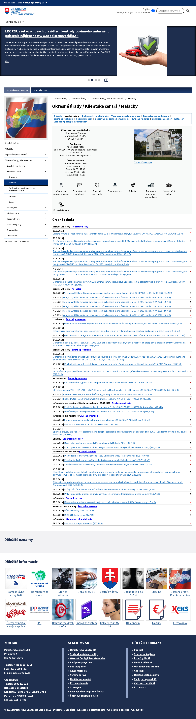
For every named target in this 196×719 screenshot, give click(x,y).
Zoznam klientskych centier (17, 241)
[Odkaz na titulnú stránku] (20, 11)
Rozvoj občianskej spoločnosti (87, 691)
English (146, 9)
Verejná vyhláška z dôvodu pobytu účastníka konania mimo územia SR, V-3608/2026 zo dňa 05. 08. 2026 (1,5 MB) (118, 293)
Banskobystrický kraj (16, 166)
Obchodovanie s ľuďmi (146, 666)
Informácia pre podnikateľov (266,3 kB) (83, 523)
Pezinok (12, 196)
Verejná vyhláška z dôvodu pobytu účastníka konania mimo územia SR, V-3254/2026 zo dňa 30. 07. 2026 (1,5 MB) (117, 297)
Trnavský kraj (12, 230)
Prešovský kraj (13, 219)
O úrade (58, 115)
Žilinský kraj (12, 235)
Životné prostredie (63, 118)
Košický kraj (12, 207)
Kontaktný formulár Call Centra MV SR (25, 691)
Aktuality (9, 148)
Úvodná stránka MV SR (17, 90)
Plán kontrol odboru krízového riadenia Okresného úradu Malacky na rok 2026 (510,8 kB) (107, 460)
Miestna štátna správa (146, 674)
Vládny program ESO (145, 679)
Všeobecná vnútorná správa (125, 115)
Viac (7, 61)
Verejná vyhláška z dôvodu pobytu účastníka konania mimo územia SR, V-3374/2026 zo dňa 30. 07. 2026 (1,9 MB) (117, 301)
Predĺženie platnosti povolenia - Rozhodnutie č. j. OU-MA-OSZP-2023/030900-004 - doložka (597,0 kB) (113, 407)
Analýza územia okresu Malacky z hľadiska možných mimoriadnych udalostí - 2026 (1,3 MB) (108, 464)
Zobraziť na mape (143, 162)
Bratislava (13, 177)
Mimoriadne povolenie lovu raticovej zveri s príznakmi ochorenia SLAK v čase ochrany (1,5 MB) (110, 502)
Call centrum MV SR (144, 683)
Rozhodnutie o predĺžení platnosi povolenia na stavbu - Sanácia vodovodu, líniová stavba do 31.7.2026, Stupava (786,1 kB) (123, 364)
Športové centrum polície (84, 695)
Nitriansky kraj (13, 213)
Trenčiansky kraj (14, 224)
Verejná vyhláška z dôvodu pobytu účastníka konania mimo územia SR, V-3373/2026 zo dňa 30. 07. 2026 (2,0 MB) (117, 310)
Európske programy (81, 662)
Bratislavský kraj (14, 171)
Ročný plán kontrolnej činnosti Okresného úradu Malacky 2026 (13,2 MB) (99, 442)
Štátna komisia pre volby (84, 654)
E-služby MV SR (142, 658)
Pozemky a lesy (84, 118)
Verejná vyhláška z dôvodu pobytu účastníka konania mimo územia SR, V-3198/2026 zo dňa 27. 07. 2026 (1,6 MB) (117, 306)
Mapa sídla (69, 709)
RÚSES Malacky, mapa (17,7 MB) (79, 515)
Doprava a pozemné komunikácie (112, 118)
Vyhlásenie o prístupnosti (91, 709)
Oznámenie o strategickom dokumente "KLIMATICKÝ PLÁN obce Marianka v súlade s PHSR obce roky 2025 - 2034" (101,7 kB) (124, 335)
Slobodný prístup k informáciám (70, 121)
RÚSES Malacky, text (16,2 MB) (79, 510)
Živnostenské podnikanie (156, 115)
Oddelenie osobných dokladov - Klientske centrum (22, 189)
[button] (15, 21)
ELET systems (54, 709)
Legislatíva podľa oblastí (16, 154)
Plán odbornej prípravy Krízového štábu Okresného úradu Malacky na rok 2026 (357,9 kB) (107, 455)
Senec (11, 202)
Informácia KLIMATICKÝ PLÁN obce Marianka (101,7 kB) (91, 424)
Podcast (138, 650)
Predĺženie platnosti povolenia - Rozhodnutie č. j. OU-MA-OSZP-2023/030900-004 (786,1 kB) (109, 411)
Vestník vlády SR (143, 662)
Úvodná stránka (12, 143)
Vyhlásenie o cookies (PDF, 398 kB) (125, 709)
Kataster (179, 118)
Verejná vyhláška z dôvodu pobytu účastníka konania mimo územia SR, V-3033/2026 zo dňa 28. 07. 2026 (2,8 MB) (117, 315)
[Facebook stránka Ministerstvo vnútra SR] (153, 11)
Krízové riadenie (140, 118)
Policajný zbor (78, 666)
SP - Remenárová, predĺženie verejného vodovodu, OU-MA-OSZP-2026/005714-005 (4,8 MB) (108, 382)
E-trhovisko (140, 687)
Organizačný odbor (162, 118)
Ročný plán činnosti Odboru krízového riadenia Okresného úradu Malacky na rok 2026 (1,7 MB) (109, 489)
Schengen (75, 687)
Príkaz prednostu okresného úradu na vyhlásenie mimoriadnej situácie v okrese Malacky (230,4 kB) (112, 447)
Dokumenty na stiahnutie (95, 115)
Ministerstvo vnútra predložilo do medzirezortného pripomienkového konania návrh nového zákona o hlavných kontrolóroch (58, 33)
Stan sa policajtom (144, 654)
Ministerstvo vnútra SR (83, 650)
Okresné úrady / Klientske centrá (19, 160)
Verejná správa (78, 674)
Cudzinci (139, 670)
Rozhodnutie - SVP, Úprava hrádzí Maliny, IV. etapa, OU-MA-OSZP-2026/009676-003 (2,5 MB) (107, 394)
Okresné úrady (40, 90)
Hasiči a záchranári (80, 679)
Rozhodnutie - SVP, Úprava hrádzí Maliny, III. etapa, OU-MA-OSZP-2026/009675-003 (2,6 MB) (107, 398)
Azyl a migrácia (78, 670)
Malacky (12, 182)
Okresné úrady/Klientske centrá (87, 658)
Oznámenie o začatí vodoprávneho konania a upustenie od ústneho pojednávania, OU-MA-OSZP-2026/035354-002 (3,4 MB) (123, 323)
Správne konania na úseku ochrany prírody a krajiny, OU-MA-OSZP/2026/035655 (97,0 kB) (107, 419)
